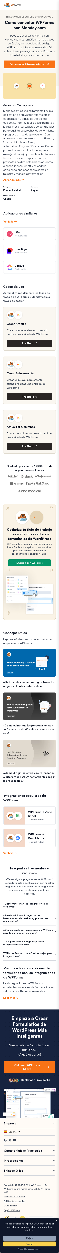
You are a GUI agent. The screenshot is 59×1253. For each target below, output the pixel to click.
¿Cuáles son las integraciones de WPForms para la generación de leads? (28, 931)
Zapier (35, 190)
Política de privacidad (14, 1201)
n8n (17, 232)
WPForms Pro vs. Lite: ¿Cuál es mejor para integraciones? (27, 955)
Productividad (12, 190)
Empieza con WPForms (29, 562)
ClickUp (19, 265)
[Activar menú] (52, 5)
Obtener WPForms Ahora (27, 64)
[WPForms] (12, 5)
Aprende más (12, 179)
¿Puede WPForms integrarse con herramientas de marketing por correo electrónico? (25, 918)
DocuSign (21, 249)
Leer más (9, 997)
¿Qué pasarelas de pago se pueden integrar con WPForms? (23, 943)
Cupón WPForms (12, 1210)
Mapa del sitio (11, 1205)
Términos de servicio (14, 1196)
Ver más (8, 221)
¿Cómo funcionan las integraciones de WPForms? (25, 905)
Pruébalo (28, 343)
